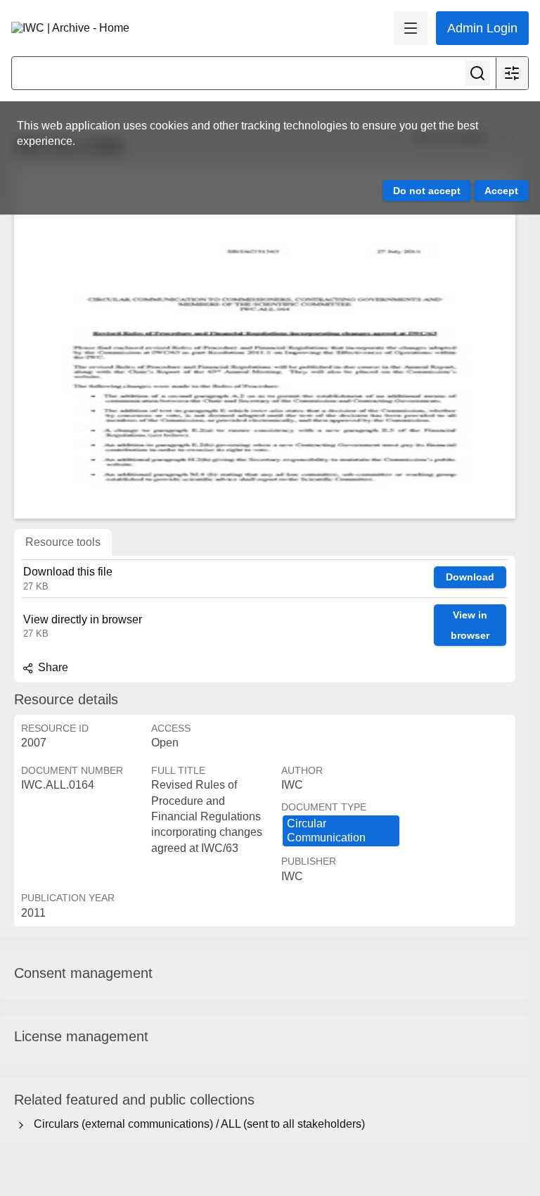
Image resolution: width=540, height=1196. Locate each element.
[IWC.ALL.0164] (264, 343)
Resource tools (63, 542)
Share (51, 667)
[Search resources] (477, 73)
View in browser (470, 625)
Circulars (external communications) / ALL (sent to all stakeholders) (196, 1124)
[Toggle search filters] (512, 73)
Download (470, 577)
